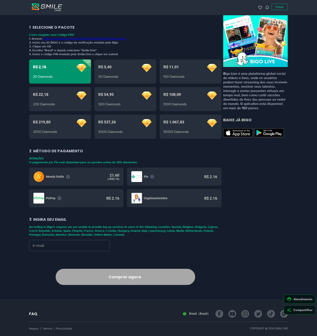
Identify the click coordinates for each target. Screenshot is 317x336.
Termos (47, 328)
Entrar (280, 7)
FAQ (33, 313)
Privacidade (64, 328)
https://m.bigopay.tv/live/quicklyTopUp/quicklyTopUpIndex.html (84, 38)
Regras (34, 328)
